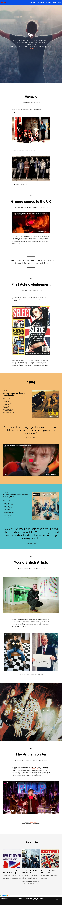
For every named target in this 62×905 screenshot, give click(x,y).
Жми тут (31, 459)
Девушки (48, 2)
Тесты (54, 2)
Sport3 (59, 2)
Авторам (32, 2)
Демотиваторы (40, 2)
